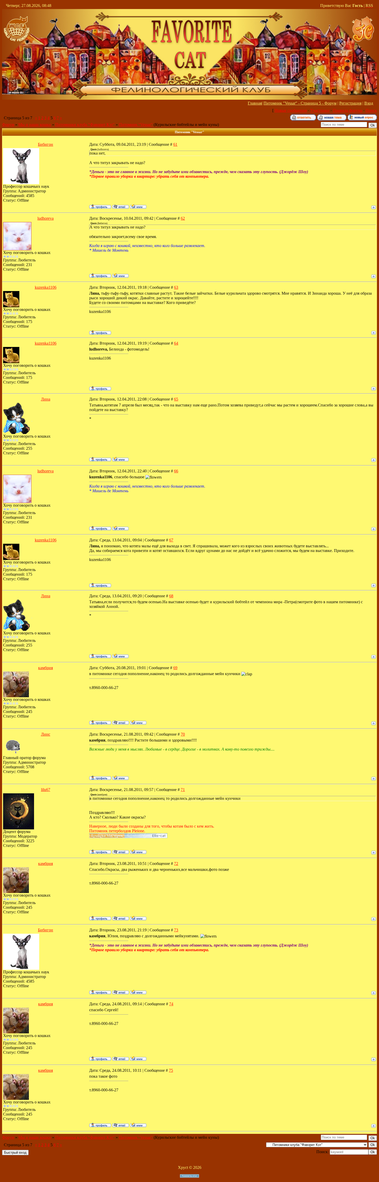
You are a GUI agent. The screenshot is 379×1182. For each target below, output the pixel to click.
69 (175, 668)
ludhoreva (45, 218)
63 (176, 287)
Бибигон (45, 144)
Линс (45, 734)
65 (176, 399)
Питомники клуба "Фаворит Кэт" (85, 124)
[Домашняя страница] (138, 206)
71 (183, 789)
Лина (45, 399)
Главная (255, 103)
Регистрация (350, 103)
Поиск (371, 110)
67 (171, 540)
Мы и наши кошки (34, 124)
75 (171, 1070)
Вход (368, 103)
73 (176, 930)
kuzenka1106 (45, 287)
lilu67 (45, 789)
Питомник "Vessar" (136, 124)
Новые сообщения (291, 110)
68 (171, 596)
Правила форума (347, 110)
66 (176, 471)
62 (183, 218)
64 (176, 343)
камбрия (45, 668)
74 (171, 1004)
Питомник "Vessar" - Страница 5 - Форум (299, 103)
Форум (8, 124)
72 (176, 863)
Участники (319, 110)
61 (175, 144)
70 (183, 734)
